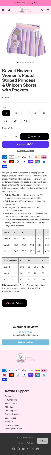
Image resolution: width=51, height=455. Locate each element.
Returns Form (11, 400)
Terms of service (12, 414)
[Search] (9, 10)
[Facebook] (13, 448)
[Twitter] (32, 448)
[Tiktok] (28, 448)
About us (9, 421)
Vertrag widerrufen (13, 428)
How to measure (12, 425)
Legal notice (10, 418)
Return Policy (11, 403)
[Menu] (3, 10)
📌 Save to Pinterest (14, 303)
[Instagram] (18, 448)
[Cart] (48, 10)
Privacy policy (11, 410)
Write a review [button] (25, 342)
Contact (8, 396)
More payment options (25, 151)
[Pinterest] (37, 448)
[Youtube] (23, 448)
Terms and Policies (25, 443)
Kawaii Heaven (28, 437)
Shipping (9, 407)
